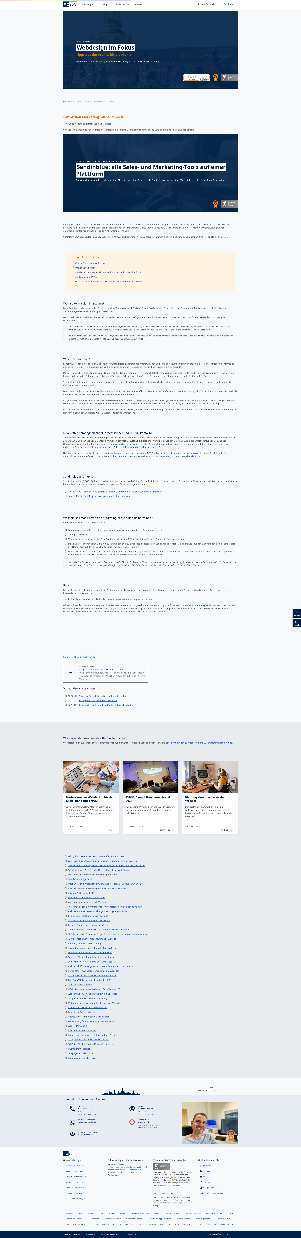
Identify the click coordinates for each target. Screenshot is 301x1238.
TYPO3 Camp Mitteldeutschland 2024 (148, 799)
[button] (230, 4)
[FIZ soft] (70, 4)
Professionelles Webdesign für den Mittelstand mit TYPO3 (90, 799)
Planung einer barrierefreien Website (205, 799)
